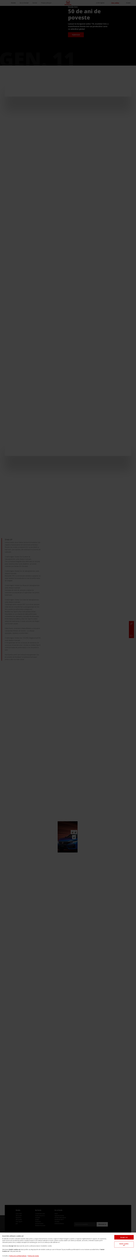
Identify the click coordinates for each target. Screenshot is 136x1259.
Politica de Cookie (33, 1256)
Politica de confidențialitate (17, 1256)
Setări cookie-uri (124, 1244)
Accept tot (124, 1237)
